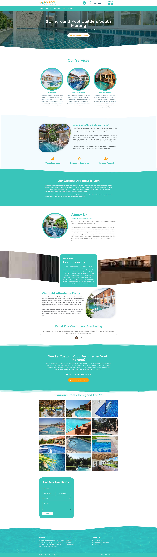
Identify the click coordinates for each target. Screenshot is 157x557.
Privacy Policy (104, 555)
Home (41, 8)
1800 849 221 (95, 4)
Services (56, 8)
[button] (40, 334)
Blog (64, 8)
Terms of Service (113, 555)
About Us (48, 8)
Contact (71, 8)
